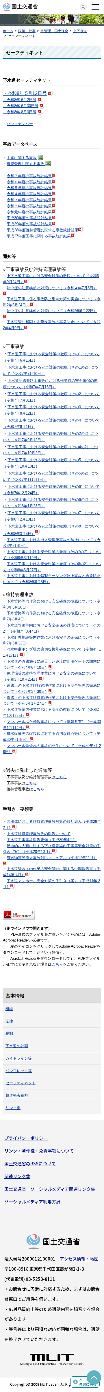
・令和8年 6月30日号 (20, 106)
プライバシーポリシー (26, 1138)
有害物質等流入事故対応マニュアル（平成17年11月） (52, 858)
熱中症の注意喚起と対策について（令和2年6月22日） (52, 311)
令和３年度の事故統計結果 (29, 200)
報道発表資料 (16, 1095)
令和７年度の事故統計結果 (29, 176)
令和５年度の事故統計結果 (29, 188)
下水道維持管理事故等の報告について (38, 833)
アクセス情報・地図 (79, 1259)
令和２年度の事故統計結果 (29, 206)
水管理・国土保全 (54, 31)
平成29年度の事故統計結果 (29, 224)
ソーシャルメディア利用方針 (32, 1202)
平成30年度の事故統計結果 (29, 218)
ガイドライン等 (18, 1058)
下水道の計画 (16, 1046)
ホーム (8, 31)
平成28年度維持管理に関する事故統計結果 (42, 230)
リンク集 (13, 1108)
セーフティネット (20, 1083)
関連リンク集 (17, 1176)
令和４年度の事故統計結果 (29, 194)
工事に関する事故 (22, 157)
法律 (9, 1021)
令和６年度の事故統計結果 (29, 182)
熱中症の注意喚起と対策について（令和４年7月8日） (52, 288)
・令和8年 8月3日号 (19, 112)
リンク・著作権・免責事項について (39, 1151)
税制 (9, 1033)
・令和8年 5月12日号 (25, 93)
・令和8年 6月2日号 (19, 100)
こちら (61, 777)
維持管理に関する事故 (26, 164)
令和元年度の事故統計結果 (29, 212)
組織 (9, 1009)
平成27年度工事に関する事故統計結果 (39, 236)
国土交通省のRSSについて (30, 1163)
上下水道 (80, 31)
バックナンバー (20, 124)
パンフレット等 (18, 1071)
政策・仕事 (27, 31)
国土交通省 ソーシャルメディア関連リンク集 (49, 1189)
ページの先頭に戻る (87, 1382)
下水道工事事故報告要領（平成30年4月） (42, 840)
